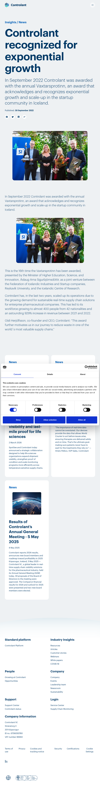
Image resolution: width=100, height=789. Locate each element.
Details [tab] (50, 374)
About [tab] (82, 374)
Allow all (81, 420)
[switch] (37, 410)
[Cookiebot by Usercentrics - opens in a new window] (86, 367)
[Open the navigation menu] (92, 5)
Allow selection (50, 420)
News (22, 22)
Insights (10, 22)
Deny (18, 420)
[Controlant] (15, 5)
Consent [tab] (17, 374)
